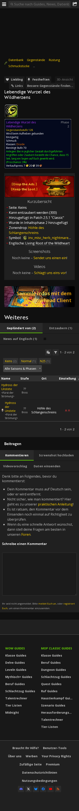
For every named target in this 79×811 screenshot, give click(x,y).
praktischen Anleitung (55, 504)
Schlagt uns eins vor (50, 272)
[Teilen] (75, 4)
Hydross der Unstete (9, 387)
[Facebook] (43, 789)
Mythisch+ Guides (18, 677)
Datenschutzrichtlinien (39, 772)
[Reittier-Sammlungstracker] (39, 296)
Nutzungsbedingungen (39, 781)
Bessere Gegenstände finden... (50, 86)
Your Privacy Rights (56, 756)
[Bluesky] (36, 789)
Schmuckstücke (18, 66)
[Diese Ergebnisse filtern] (55, 352)
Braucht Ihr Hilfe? (25, 748)
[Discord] (21, 789)
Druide (20, 144)
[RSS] (58, 789)
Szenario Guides (53, 705)
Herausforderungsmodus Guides (58, 712)
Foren (26, 534)
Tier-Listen (49, 727)
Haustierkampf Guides (58, 698)
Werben (31, 756)
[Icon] (11, 111)
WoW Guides (15, 648)
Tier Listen (13, 705)
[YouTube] (50, 789)
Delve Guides (15, 663)
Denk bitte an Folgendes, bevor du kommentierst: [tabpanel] (38, 542)
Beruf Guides (15, 684)
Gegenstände (36, 60)
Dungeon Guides (53, 670)
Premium (53, 764)
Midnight (12, 712)
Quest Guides (51, 684)
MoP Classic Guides (56, 648)
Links (19, 86)
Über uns (14, 756)
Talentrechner (16, 698)
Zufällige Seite (30, 764)
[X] (28, 789)
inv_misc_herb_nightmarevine (51, 237)
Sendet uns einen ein (50, 258)
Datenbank (15, 60)
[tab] (21, 328)
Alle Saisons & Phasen (20, 369)
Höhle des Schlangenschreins (43, 410)
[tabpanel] (39, 391)
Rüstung (54, 60)
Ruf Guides (49, 691)
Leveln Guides (15, 670)
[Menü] (4, 4)
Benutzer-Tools (55, 748)
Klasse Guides (15, 655)
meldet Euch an (47, 603)
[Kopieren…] (48, 352)
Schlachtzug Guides (20, 691)
